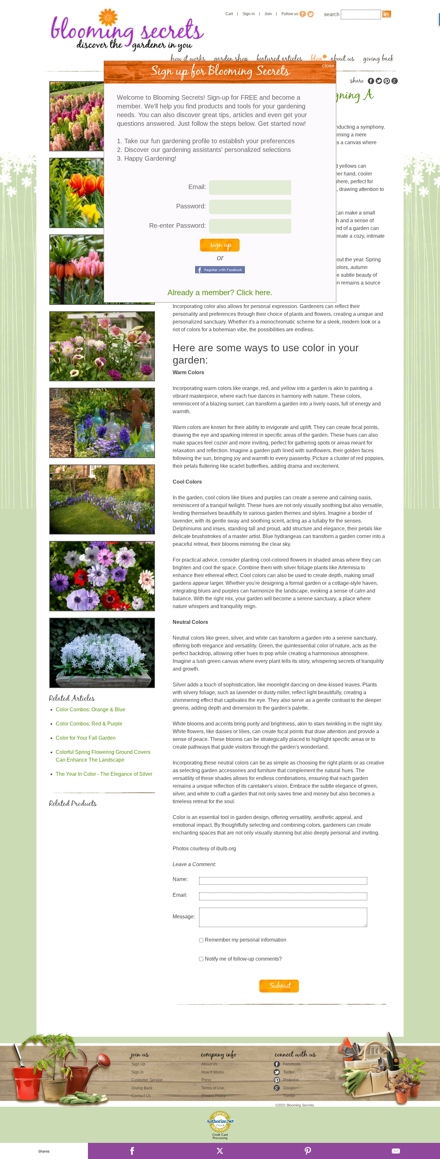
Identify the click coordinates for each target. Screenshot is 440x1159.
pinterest (386, 81)
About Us (209, 1064)
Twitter (288, 1072)
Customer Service (147, 1080)
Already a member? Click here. (220, 292)
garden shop (231, 59)
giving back (378, 59)
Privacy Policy (213, 1096)
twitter (378, 81)
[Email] (396, 1151)
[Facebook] (132, 1151)
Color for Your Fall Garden (86, 738)
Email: (180, 895)
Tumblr (289, 1096)
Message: (184, 916)
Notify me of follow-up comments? (243, 959)
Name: (180, 879)
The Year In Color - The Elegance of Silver (104, 774)
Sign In (137, 1072)
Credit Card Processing (220, 1136)
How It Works (212, 1072)
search (332, 14)
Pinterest (291, 1080)
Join (268, 14)
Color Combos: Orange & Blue (90, 709)
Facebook (292, 1064)
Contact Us (141, 1096)
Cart (229, 14)
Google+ (290, 1088)
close (328, 65)
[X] (220, 1151)
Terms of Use (212, 1088)
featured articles (279, 59)
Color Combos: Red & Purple (89, 723)
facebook (371, 81)
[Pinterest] (308, 1151)
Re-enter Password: (177, 225)
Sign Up (138, 1064)
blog (316, 59)
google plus (394, 81)
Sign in (249, 14)
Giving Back (141, 1088)
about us (342, 59)
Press (206, 1080)
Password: (191, 206)
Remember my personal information (245, 940)
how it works (188, 59)
